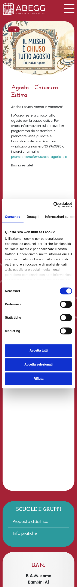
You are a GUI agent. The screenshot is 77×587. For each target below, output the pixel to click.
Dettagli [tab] (32, 216)
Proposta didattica (30, 521)
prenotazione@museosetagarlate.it (39, 157)
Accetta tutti (39, 350)
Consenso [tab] (12, 216)
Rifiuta (38, 378)
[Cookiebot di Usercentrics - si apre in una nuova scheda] (54, 204)
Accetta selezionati (38, 364)
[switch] (66, 304)
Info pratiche (25, 533)
